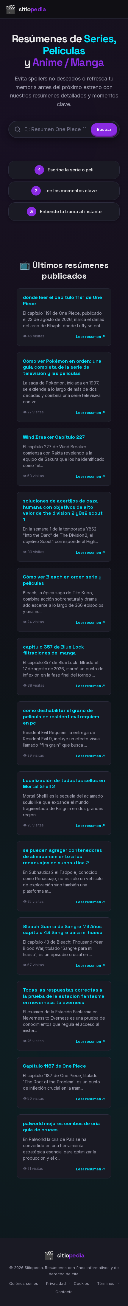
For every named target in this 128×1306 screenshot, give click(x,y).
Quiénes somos (23, 1283)
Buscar (104, 129)
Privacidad (56, 1283)
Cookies (81, 1283)
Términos (105, 1283)
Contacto (64, 1291)
